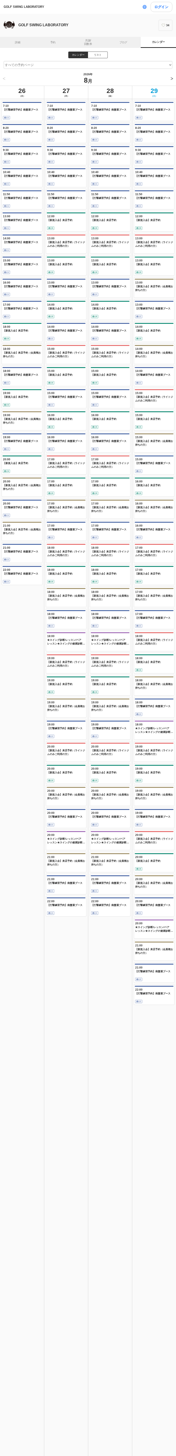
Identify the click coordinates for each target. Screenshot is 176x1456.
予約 (52, 42)
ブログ (123, 42)
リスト (98, 54)
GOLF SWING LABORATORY (24, 7)
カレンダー (158, 42)
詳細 (17, 42)
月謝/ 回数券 (88, 42)
